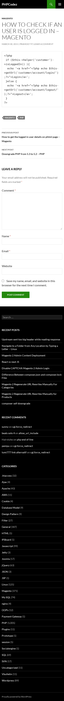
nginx (5, 603)
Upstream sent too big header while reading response (31, 339)
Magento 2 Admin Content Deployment (23, 355)
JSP (4, 578)
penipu (5, 445)
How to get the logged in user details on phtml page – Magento (31, 137)
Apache (6, 488)
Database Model (11, 507)
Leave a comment (43, 44)
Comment (9, 190)
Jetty (4, 552)
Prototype (7, 635)
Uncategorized (10, 667)
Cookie (6, 501)
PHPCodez (9, 4)
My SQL (6, 597)
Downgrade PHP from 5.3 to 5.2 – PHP (23, 151)
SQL (4, 654)
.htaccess (7, 475)
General (6, 526)
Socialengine (9, 648)
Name (6, 236)
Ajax (4, 482)
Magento (7, 18)
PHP (22, 117)
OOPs (5, 610)
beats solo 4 (8, 433)
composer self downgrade (16, 403)
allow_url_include (28, 433)
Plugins (6, 629)
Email (6, 251)
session (6, 642)
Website (7, 266)
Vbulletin (7, 674)
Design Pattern (10, 514)
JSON (5, 571)
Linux (5, 584)
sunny (5, 426)
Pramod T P (26, 44)
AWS (4, 494)
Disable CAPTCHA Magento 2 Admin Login (25, 368)
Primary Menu (59, 4)
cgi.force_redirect (22, 426)
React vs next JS (10, 361)
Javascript (7, 546)
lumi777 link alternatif (14, 452)
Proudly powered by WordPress (16, 696)
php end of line (25, 439)
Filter (5, 520)
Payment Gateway (12, 616)
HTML (5, 533)
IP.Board (6, 539)
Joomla (6, 558)
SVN (4, 661)
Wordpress (8, 680)
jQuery (5, 565)
